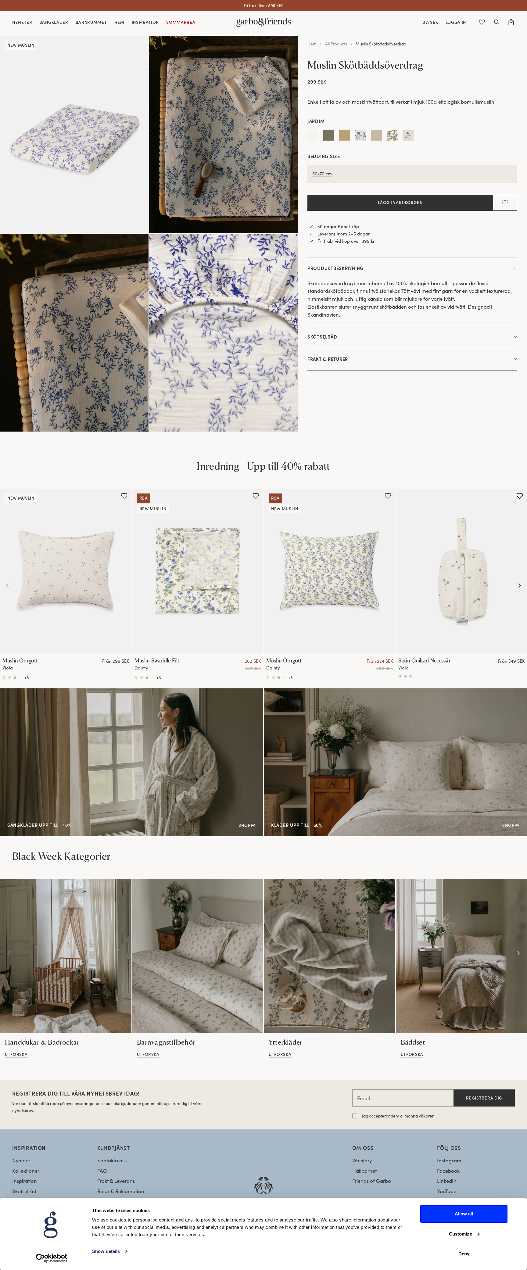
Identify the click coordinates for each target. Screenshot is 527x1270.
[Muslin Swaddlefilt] (136, 677)
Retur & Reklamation (120, 1191)
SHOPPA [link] (10, 692)
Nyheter (21, 1160)
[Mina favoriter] (482, 22)
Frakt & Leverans (116, 1180)
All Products (336, 44)
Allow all (464, 1213)
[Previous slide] (7, 585)
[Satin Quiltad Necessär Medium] (400, 676)
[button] (496, 22)
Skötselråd (24, 1191)
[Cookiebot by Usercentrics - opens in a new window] (51, 1258)
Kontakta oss (112, 1160)
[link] (65, 956)
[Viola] (408, 136)
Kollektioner (25, 1170)
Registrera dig (484, 1098)
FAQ (102, 1170)
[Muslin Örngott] (65, 571)
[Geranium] (328, 136)
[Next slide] (519, 585)
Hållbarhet (364, 1170)
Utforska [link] (16, 1054)
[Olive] (376, 136)
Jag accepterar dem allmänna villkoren (398, 1116)
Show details (106, 1251)
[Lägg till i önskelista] (505, 202)
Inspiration (24, 1180)
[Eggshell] (312, 136)
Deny (463, 1253)
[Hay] (344, 136)
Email (363, 1098)
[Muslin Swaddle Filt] (198, 571)
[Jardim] (360, 136)
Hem (312, 44)
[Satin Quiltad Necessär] (405, 676)
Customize (460, 1233)
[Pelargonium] (392, 136)
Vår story (362, 1160)
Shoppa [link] (273, 692)
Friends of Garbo (371, 1180)
